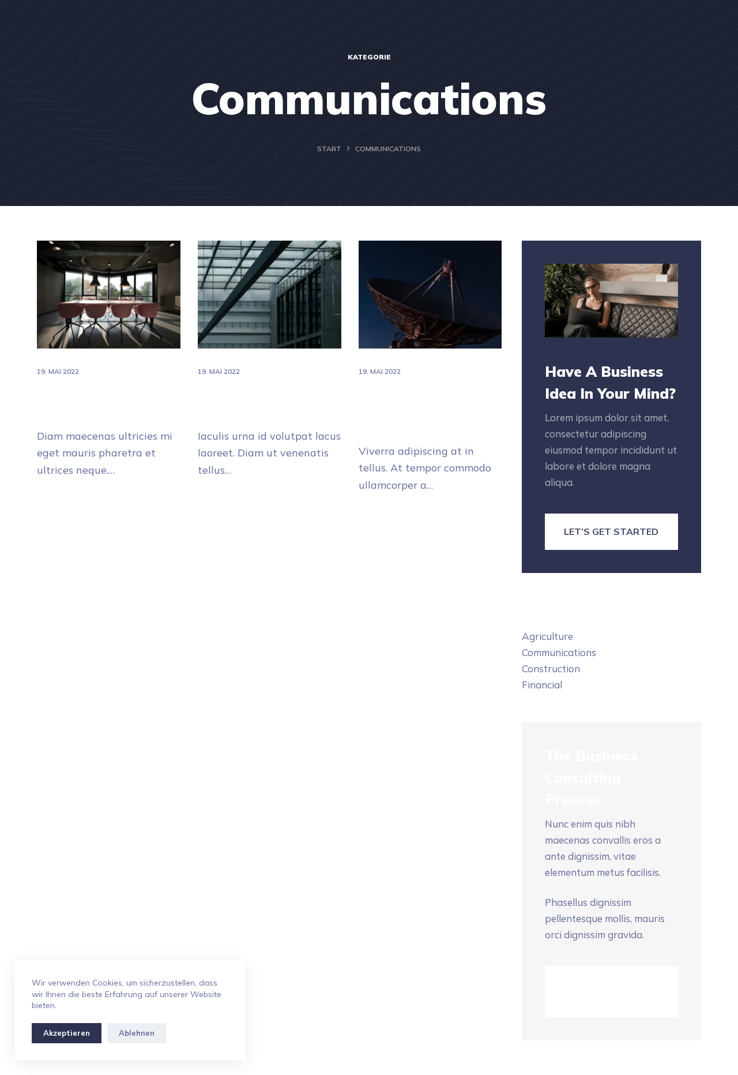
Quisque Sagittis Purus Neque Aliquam (265, 400)
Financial (542, 685)
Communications (559, 652)
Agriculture (547, 636)
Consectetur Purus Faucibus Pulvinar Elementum (413, 408)
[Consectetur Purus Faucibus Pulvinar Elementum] (430, 295)
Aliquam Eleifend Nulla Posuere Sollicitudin (103, 400)
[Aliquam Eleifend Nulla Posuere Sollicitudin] (108, 295)
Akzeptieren (66, 1032)
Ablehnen (137, 1032)
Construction (551, 668)
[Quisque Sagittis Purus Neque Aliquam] (269, 295)
